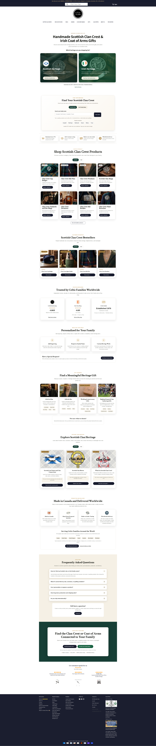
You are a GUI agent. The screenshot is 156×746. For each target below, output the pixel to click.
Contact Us (78, 613)
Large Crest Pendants (70, 699)
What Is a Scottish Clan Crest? (103, 470)
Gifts (89, 22)
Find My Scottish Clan (69, 646)
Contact (40, 702)
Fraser (92, 122)
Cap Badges (54, 700)
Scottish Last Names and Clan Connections (52, 471)
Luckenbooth (54, 707)
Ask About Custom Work (107, 358)
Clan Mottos (95, 22)
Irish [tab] (81, 159)
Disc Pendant (68, 700)
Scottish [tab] (75, 159)
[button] (77, 685)
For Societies (110, 22)
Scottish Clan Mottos (78, 470)
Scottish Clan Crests (47, 22)
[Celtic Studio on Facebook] (79, 699)
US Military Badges (81, 22)
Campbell (64, 122)
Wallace (87, 122)
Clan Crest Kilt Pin (85, 271)
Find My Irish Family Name (85, 646)
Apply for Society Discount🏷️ (44, 710)
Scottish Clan (73, 107)
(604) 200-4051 (95, 709)
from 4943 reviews (78, 669)
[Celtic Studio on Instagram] (83, 699)
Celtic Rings (54, 705)
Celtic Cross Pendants (56, 708)
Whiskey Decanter (55, 715)
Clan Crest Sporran (56, 710)
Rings (67, 22)
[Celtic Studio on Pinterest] (81, 699)
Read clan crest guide (103, 483)
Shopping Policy (42, 707)
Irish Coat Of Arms (59, 22)
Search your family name (60, 111)
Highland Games (109, 719)
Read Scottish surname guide (52, 485)
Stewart (82, 122)
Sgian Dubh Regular (56, 713)
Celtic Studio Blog (109, 699)
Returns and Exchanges (43, 705)
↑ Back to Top (150, 742)
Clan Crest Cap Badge (47, 271)
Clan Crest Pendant (104, 271)
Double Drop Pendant (70, 705)
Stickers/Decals (55, 716)
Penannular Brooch (69, 708)
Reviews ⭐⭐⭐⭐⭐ (43, 699)
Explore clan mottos (78, 483)
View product (49, 274)
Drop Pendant (68, 707)
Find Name (97, 114)
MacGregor (70, 122)
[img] (78, 667)
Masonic (72, 22)
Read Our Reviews (78, 87)
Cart (116, 4)
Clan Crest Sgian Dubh (67, 271)
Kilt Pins (53, 699)
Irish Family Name (82, 107)
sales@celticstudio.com (96, 711)
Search (40, 708)
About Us (103, 22)
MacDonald (77, 122)
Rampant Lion (55, 718)
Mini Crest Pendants (69, 702)
